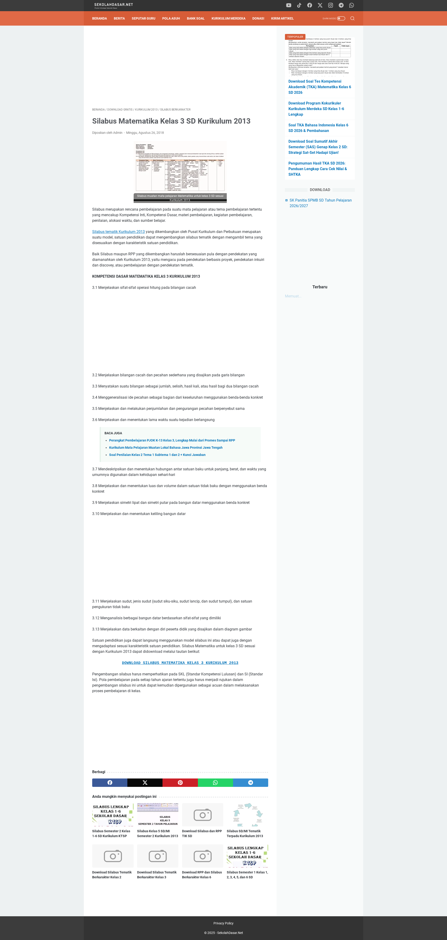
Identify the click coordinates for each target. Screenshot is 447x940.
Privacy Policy (223, 923)
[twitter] (320, 5)
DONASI (258, 18)
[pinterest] (180, 782)
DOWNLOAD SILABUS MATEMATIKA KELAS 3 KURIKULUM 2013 (180, 663)
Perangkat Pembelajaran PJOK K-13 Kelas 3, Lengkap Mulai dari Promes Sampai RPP (172, 440)
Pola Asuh (171, 18)
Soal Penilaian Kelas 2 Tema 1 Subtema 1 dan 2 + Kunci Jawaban (157, 455)
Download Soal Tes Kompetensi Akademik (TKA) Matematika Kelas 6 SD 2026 (319, 87)
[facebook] (309, 5)
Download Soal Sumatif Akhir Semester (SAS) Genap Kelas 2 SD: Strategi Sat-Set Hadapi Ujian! (318, 147)
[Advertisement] (180, 66)
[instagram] (330, 5)
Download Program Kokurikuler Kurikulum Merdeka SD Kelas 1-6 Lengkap (316, 109)
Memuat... (293, 296)
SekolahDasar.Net (230, 933)
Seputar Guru (143, 18)
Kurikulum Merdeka (228, 18)
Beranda (99, 18)
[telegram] (341, 5)
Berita (119, 18)
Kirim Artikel (282, 18)
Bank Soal (196, 18)
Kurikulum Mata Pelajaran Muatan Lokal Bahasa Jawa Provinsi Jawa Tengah (166, 448)
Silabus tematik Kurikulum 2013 (118, 231)
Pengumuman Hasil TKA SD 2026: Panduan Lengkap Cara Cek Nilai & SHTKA (317, 169)
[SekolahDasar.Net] (118, 6)
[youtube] (288, 5)
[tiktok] (299, 5)
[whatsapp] (351, 5)
